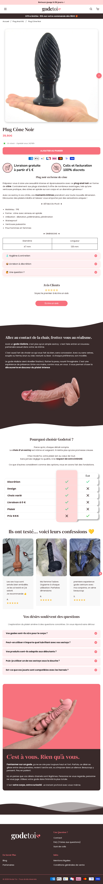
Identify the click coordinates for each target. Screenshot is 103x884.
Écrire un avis (51, 303)
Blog (5, 860)
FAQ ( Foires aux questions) (67, 842)
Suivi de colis (60, 846)
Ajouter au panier (51, 150)
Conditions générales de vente (69, 864)
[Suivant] (99, 75)
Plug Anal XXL (18, 21)
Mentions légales (62, 860)
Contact (58, 837)
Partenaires (8, 864)
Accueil (6, 21)
